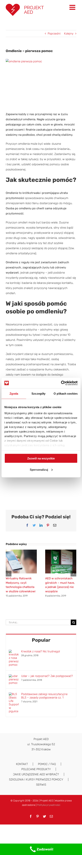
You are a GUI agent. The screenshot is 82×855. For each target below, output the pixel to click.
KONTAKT (22, 764)
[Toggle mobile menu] (72, 7)
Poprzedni (54, 33)
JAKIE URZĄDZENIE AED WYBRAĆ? (36, 774)
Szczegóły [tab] (38, 393)
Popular (41, 640)
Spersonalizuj (39, 469)
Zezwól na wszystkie (41, 458)
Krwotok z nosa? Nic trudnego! (40, 651)
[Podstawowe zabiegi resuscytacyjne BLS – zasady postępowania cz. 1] (14, 695)
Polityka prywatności (48, 805)
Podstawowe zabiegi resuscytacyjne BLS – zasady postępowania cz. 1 (44, 695)
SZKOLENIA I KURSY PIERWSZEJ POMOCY (36, 779)
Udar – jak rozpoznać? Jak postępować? (47, 676)
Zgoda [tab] (14, 393)
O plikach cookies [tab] (66, 393)
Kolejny (68, 33)
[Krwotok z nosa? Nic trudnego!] (14, 652)
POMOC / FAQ (47, 764)
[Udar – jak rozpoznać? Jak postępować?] (14, 676)
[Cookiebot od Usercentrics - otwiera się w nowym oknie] (61, 383)
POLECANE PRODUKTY (36, 769)
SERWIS (41, 784)
